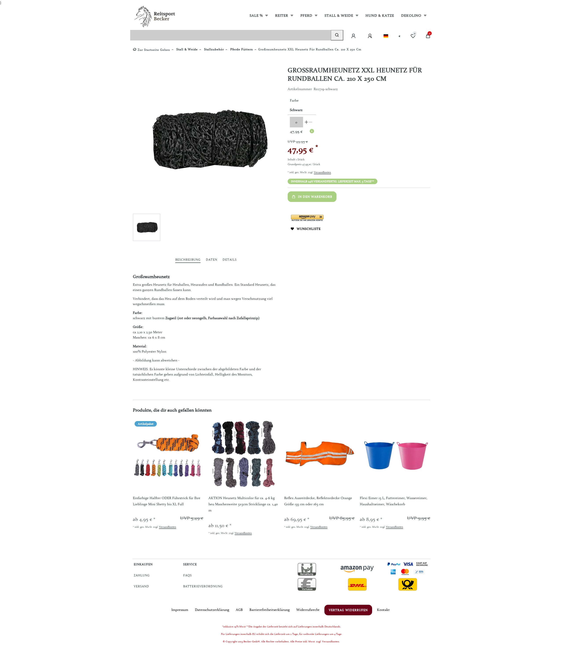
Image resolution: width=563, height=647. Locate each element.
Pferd (306, 15)
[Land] (385, 36)
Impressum (179, 609)
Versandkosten (322, 172)
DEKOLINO (411, 15)
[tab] (188, 260)
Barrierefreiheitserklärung (269, 609)
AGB (239, 609)
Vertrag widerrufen (348, 610)
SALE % (257, 15)
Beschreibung (188, 260)
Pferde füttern (241, 49)
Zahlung (142, 575)
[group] (168, 454)
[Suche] (337, 35)
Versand (141, 586)
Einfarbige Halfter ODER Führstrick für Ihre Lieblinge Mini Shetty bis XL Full (166, 501)
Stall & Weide (339, 15)
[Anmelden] (354, 36)
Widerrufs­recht (308, 609)
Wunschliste (309, 229)
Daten (211, 260)
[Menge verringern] (311, 122)
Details (230, 260)
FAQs (187, 575)
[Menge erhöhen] (306, 122)
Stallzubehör (213, 49)
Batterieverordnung (203, 586)
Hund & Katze (380, 15)
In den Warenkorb (315, 197)
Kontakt (383, 609)
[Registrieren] (370, 36)
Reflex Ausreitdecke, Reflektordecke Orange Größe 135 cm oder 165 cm (318, 501)
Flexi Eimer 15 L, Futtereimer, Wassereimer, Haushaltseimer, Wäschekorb (393, 501)
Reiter (282, 15)
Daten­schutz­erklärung (212, 609)
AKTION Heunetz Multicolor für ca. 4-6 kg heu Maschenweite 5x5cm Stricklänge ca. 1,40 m (243, 504)
